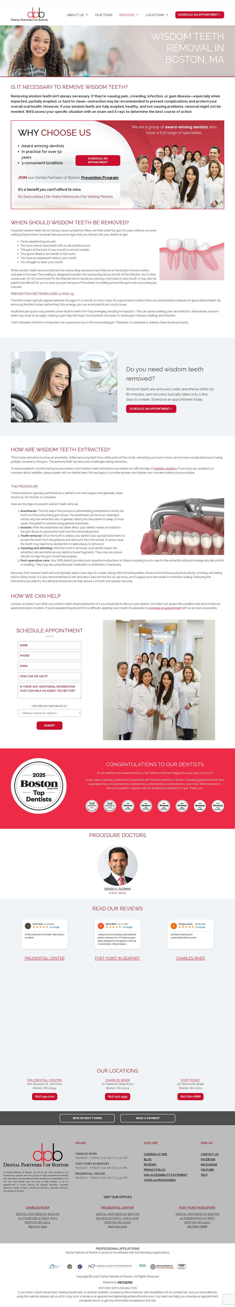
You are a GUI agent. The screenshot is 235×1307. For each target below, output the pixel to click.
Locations (155, 15)
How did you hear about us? (49, 706)
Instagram (209, 1164)
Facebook (208, 1159)
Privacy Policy (155, 1169)
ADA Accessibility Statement (166, 1175)
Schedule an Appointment (198, 14)
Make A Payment (148, 1118)
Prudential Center (45, 958)
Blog (148, 1159)
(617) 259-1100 (44, 1096)
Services (127, 15)
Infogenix (125, 1282)
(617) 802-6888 (190, 1096)
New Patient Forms (87, 1118)
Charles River (190, 958)
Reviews (150, 1164)
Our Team (103, 15)
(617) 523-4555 (117, 1096)
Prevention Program (100, 177)
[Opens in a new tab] (55, 1265)
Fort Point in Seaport (117, 958)
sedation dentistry (165, 468)
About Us (75, 15)
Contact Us (210, 1154)
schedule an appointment (165, 608)
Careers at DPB (155, 1154)
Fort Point (190, 1080)
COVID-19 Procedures (160, 1180)
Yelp (204, 1175)
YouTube (207, 1169)
